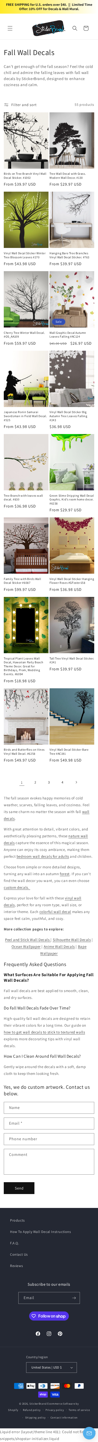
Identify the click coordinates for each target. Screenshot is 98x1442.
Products (17, 1220)
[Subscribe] (74, 1298)
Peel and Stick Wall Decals (28, 939)
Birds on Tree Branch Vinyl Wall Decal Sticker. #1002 (25, 176)
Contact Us (19, 1254)
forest (65, 873)
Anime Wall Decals (59, 946)
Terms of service (79, 1410)
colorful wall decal (55, 911)
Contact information (64, 1417)
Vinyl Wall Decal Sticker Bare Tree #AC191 (69, 751)
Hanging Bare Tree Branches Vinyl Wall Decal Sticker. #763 (69, 255)
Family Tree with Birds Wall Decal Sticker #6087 (22, 581)
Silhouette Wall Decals (72, 939)
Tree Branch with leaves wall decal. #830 (23, 497)
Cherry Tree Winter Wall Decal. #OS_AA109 (24, 335)
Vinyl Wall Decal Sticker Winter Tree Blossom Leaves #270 (25, 255)
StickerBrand (37, 1403)
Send (19, 1188)
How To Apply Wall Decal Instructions (40, 1231)
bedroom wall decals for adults (43, 856)
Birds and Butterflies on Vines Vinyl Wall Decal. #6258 (24, 751)
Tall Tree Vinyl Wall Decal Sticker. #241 (72, 660)
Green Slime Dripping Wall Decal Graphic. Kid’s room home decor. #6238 (72, 499)
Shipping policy (35, 1417)
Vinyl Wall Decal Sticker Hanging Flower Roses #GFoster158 (72, 581)
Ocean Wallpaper (26, 946)
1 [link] (22, 782)
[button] (10, 28)
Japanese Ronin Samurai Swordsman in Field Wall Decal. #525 (25, 416)
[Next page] (76, 782)
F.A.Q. (14, 1243)
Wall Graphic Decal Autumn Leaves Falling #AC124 (68, 335)
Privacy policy (54, 1410)
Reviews (16, 1265)
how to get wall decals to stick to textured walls (44, 1032)
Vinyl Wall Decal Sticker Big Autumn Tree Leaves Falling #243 (68, 416)
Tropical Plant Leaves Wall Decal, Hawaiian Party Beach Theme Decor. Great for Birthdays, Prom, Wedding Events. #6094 (23, 666)
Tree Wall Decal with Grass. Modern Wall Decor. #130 (68, 176)
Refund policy (32, 1410)
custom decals (16, 887)
